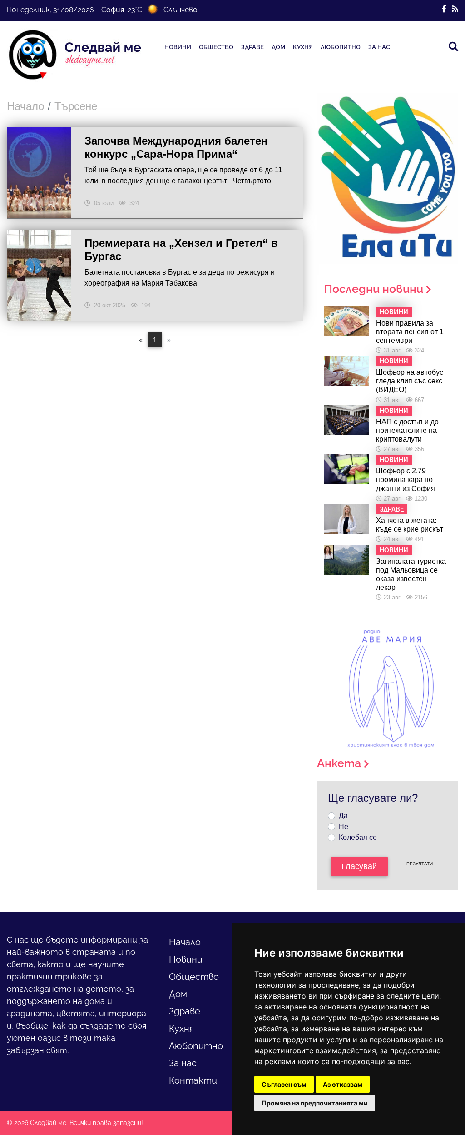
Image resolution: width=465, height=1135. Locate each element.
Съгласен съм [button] (284, 1084)
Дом (278, 47)
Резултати (419, 863)
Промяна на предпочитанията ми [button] (315, 1103)
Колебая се (358, 837)
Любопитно (341, 47)
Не (343, 826)
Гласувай (359, 866)
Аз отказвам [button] (342, 1084)
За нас (379, 47)
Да (343, 815)
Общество (216, 47)
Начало (25, 106)
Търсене (75, 106)
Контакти (193, 1080)
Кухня (303, 47)
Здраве (252, 47)
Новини (177, 47)
